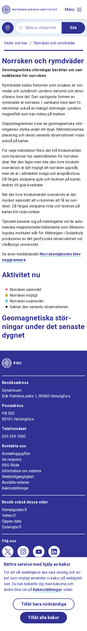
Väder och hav (16, 43)
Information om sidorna (21, 471)
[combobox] (42, 28)
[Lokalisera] (8, 28)
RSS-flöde (10, 465)
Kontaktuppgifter (16, 453)
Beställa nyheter (15, 482)
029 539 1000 (14, 436)
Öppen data (11, 521)
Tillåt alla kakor (43, 617)
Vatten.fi (9, 515)
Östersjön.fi (11, 527)
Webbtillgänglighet (18, 476)
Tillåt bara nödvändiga (43, 604)
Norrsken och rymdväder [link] (54, 43)
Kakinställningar (15, 488)
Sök (73, 27)
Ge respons (12, 459)
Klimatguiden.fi (14, 509)
